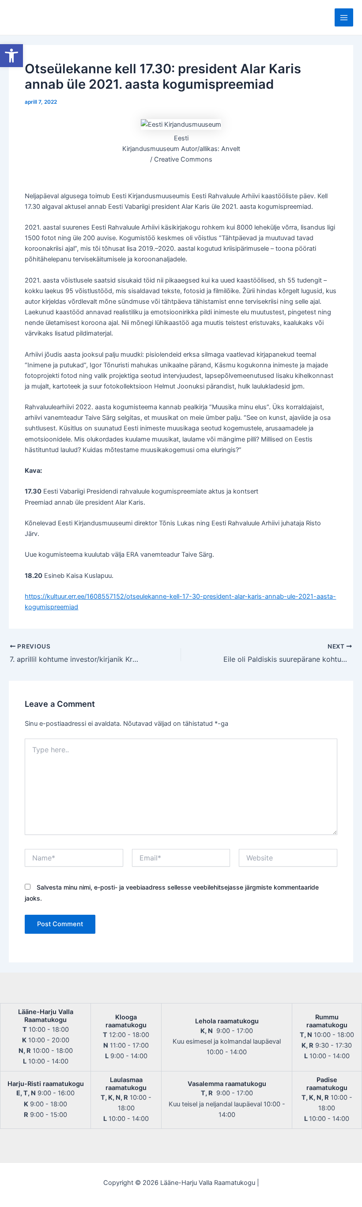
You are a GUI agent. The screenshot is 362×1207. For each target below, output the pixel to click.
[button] (11, 55)
